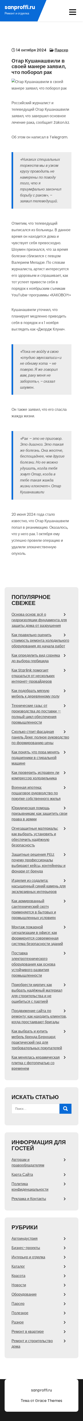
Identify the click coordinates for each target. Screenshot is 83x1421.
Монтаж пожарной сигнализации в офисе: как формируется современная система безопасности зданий (37, 935)
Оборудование (24, 1294)
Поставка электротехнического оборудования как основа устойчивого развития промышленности (33, 964)
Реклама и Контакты (29, 1198)
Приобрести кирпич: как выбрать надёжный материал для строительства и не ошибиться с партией (37, 993)
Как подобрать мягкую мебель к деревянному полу (35, 693)
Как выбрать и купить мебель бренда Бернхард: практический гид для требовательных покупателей (37, 1040)
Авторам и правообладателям (28, 1162)
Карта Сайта (22, 1174)
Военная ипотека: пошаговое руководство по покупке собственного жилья (36, 793)
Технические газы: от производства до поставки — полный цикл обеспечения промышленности (36, 714)
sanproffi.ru (20, 7)
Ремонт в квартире (28, 1331)
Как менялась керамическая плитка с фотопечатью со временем (36, 1063)
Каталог (18, 1266)
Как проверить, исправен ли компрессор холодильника (35, 775)
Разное (18, 1322)
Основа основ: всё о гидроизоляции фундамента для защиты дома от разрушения (39, 620)
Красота (18, 1275)
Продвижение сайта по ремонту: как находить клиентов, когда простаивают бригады (39, 1016)
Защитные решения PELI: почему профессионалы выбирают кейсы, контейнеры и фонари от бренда (38, 863)
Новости (19, 1285)
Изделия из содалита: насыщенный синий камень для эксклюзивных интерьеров (39, 886)
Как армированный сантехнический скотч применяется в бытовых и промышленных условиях (34, 909)
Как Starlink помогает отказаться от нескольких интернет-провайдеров (33, 676)
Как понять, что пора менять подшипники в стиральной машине (35, 757)
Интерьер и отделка (28, 1257)
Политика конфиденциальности (30, 1186)
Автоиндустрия (25, 1238)
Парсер (61, 50)
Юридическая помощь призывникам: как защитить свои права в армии (39, 813)
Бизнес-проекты (26, 1247)
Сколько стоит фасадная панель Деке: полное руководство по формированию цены (40, 737)
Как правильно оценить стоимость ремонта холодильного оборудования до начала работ (40, 640)
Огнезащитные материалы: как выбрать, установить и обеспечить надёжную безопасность (35, 837)
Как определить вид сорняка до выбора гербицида (36, 658)
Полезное (20, 1313)
